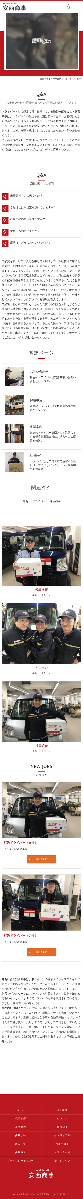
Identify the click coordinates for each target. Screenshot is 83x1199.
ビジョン (62, 1118)
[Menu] (77, 6)
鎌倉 (25, 501)
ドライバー (39, 501)
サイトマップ (62, 1161)
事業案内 (20, 1127)
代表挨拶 (20, 1118)
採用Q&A (55, 501)
